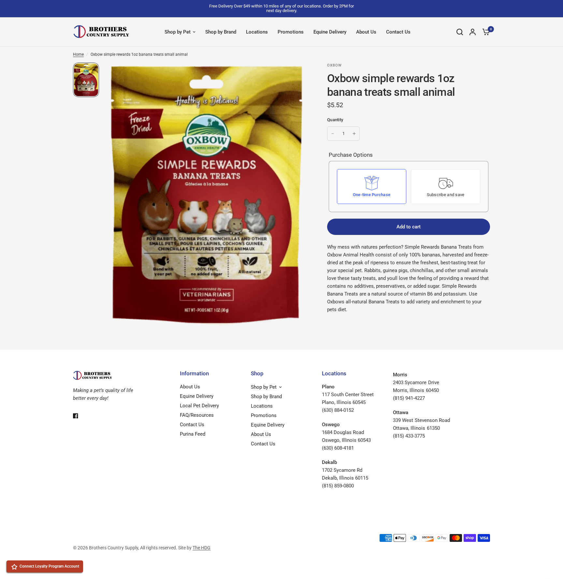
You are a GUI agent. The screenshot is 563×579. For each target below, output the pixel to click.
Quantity (335, 119)
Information (194, 373)
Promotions (291, 32)
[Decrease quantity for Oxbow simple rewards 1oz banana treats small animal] (332, 133)
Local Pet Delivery (199, 406)
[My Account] (472, 32)
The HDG (201, 547)
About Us (366, 32)
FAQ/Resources (197, 415)
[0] (484, 32)
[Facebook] (80, 416)
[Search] (459, 32)
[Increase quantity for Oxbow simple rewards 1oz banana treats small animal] (354, 133)
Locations (257, 32)
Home (78, 54)
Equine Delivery (329, 32)
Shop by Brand (220, 32)
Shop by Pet (178, 32)
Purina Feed (192, 434)
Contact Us (398, 32)
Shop (257, 373)
